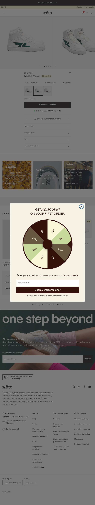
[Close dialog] (81, 206)
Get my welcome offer (47, 290)
